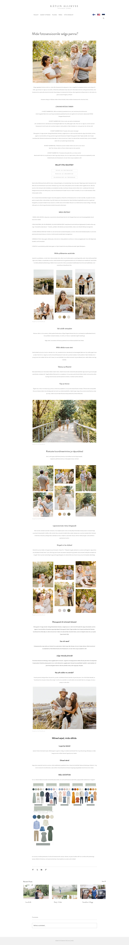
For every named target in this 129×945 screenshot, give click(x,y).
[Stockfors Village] (93, 892)
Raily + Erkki (58, 902)
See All (104, 881)
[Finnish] (93, 14)
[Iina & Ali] (36, 892)
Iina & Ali (28, 902)
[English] (98, 14)
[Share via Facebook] (33, 869)
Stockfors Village (87, 902)
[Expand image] (38, 794)
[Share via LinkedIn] (41, 869)
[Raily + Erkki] (64, 892)
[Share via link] (46, 869)
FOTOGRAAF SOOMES (64, 8)
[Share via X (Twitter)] (37, 869)
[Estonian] (103, 14)
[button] (103, 18)
